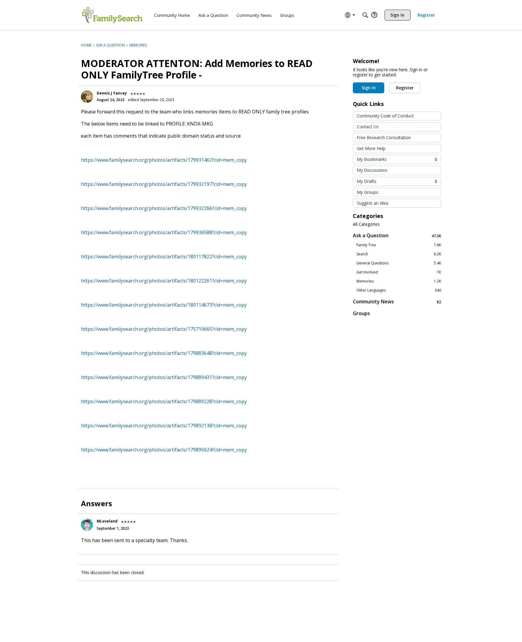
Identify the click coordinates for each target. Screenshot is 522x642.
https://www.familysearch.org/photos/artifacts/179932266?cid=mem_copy (164, 208)
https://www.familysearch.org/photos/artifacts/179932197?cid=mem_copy (164, 184)
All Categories (366, 224)
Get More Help (371, 148)
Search (398, 254)
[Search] (365, 15)
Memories (398, 281)
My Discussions (372, 170)
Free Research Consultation (384, 137)
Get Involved (398, 272)
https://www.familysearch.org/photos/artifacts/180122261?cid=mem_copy (164, 280)
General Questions (398, 263)
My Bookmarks (397, 159)
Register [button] (405, 88)
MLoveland (107, 521)
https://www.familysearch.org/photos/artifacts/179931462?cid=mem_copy (164, 160)
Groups (361, 313)
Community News (397, 302)
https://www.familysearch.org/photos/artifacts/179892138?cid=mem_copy (164, 425)
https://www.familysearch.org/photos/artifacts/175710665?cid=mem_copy (164, 329)
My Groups (367, 192)
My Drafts (397, 181)
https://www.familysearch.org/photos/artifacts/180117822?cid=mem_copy (164, 256)
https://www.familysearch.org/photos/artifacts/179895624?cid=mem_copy (164, 449)
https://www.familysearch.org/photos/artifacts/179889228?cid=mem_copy (164, 401)
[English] (112, 15)
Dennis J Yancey (112, 93)
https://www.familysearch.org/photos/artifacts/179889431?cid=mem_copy (164, 377)
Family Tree (398, 245)
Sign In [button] (369, 88)
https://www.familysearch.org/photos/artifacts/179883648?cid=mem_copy (164, 353)
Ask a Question (397, 235)
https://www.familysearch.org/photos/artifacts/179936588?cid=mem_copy (164, 232)
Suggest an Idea (372, 203)
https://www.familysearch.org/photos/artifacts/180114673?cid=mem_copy (164, 305)
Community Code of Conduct (385, 116)
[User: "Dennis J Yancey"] (87, 97)
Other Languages (398, 290)
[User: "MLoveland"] (87, 525)
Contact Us (368, 126)
